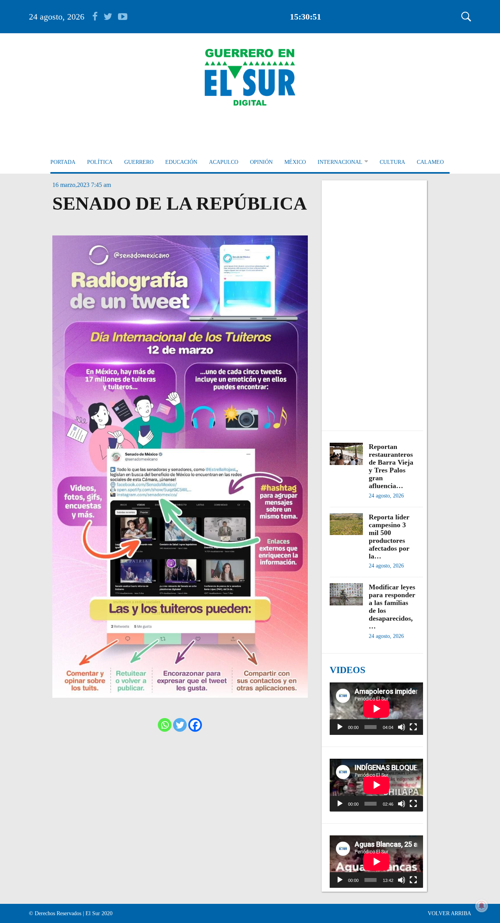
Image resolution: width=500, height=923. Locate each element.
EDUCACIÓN (181, 162)
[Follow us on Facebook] (98, 16)
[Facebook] (195, 725)
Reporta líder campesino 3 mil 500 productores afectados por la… (389, 536)
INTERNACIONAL (340, 162)
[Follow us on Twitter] (111, 16)
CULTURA (392, 162)
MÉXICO (295, 162)
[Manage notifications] (481, 906)
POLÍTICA (99, 162)
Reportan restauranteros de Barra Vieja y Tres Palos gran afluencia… (391, 466)
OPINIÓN (261, 162)
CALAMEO (430, 162)
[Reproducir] (340, 727)
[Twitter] (180, 725)
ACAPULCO (223, 162)
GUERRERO (139, 162)
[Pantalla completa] (413, 727)
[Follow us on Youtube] (122, 16)
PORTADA (62, 162)
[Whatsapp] (164, 725)
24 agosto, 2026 (56, 17)
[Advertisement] (376, 301)
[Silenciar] (401, 727)
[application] (376, 708)
